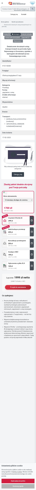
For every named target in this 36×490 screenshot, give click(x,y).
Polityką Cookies (17, 472)
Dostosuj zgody (18, 486)
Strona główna (5, 22)
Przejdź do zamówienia (18, 287)
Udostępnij (16, 34)
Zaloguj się (18, 174)
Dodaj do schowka (26, 34)
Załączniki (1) (26, 37)
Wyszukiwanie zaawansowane (22, 10)
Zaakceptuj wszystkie (18, 481)
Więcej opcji (17, 41)
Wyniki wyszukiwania (17, 22)
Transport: (6, 117)
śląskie (4, 107)
